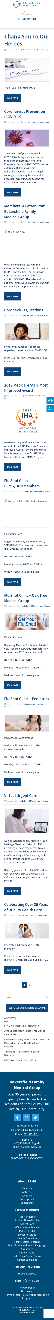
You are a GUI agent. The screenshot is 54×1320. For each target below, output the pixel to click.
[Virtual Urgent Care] (27, 821)
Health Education (27, 1238)
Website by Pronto (27, 1312)
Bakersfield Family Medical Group (35, 50)
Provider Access (27, 1273)
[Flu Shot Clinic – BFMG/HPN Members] (27, 513)
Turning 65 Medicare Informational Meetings (22, 1053)
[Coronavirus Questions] (27, 331)
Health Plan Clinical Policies (27, 1256)
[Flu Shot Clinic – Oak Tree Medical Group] (27, 622)
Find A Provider (27, 1216)
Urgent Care (27, 1224)
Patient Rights (27, 1252)
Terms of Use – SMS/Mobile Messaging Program (27, 1296)
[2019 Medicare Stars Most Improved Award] (27, 420)
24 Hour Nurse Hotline (27, 1220)
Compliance (27, 1202)
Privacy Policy (27, 1287)
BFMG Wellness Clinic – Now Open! (21, 1025)
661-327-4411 (29, 18)
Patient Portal (27, 1231)
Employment (27, 1199)
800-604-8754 (35, 1158)
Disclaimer (27, 1291)
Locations (27, 1195)
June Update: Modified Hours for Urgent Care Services (24, 1032)
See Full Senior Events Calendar (27, 1007)
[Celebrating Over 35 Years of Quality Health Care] (27, 930)
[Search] (47, 997)
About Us (27, 1188)
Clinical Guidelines (27, 1259)
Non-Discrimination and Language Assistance (27, 1247)
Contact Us (27, 1192)
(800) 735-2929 (22, 1143)
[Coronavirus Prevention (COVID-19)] (27, 138)
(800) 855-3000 (21, 1147)
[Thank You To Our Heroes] (27, 69)
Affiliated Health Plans (27, 1227)
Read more (12, 97)
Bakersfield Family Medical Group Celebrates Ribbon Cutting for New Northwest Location (27, 1043)
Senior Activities (27, 1234)
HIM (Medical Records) (27, 1241)
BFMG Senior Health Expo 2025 (20, 1060)
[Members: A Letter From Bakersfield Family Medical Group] (27, 243)
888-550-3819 (18, 1158)
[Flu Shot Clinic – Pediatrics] (27, 722)
